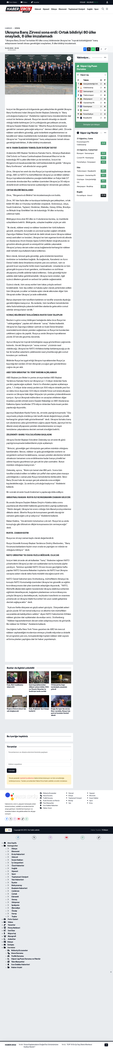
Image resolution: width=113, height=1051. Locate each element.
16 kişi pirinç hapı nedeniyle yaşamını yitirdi (59, 687)
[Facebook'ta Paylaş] (85, 49)
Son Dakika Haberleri (50, 805)
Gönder (11, 771)
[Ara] (103, 9)
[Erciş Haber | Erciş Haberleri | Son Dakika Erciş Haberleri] (18, 9)
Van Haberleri (17, 880)
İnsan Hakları (93, 798)
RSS (9, 830)
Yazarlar (36, 2)
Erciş (91, 803)
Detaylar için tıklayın (91, 125)
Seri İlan (11, 931)
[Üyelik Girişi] (106, 2)
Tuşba (14, 916)
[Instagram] (15, 819)
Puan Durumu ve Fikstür (51, 800)
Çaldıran (15, 891)
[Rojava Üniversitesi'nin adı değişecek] (17, 701)
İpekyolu (15, 905)
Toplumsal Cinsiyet (76, 9)
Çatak (14, 894)
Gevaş (14, 899)
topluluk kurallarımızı (27, 778)
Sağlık (89, 9)
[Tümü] (105, 58)
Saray (14, 914)
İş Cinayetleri (17, 863)
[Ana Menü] (107, 9)
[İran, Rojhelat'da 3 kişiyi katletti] (39, 701)
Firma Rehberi (14, 928)
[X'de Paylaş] (89, 49)
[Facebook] (7, 819)
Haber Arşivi (47, 808)
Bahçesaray (16, 885)
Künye (10, 942)
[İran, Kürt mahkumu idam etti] (17, 677)
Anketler (12, 939)
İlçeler (14, 883)
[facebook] (18, 838)
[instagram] (50, 838)
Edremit (15, 897)
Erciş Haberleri (17, 854)
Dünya (54, 9)
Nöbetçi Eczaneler (49, 793)
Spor (96, 9)
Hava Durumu (48, 795)
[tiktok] (99, 838)
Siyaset (46, 9)
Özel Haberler (17, 866)
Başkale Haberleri (19, 888)
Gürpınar (15, 902)
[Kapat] (111, 972)
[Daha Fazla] (97, 49)
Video (25, 2)
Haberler (8, 28)
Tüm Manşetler (48, 803)
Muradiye (15, 908)
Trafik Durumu (48, 798)
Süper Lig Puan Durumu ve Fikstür (25, 959)
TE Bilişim (105, 830)
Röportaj (12, 933)
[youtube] (66, 838)
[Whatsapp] (26, 819)
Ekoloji (70, 800)
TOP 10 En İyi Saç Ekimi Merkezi (79, 1045)
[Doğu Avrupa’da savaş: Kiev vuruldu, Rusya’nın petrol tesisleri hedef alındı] (61, 701)
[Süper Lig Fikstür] (105, 133)
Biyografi (12, 936)
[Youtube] (19, 819)
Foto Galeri (13, 2)
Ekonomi (62, 9)
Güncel (38, 9)
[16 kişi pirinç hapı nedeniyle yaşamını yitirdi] (61, 677)
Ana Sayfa (12, 843)
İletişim (11, 945)
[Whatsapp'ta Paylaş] (93, 49)
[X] (11, 819)
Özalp (14, 911)
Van (69, 803)
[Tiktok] (22, 819)
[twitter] (34, 838)
